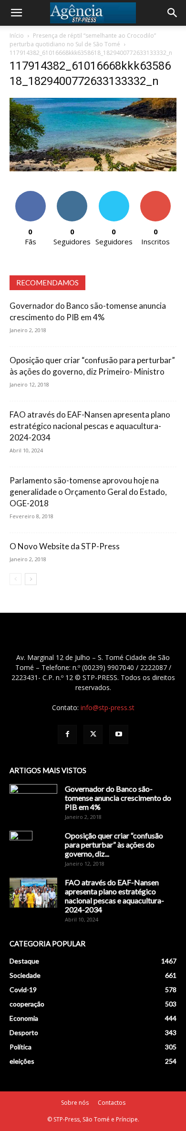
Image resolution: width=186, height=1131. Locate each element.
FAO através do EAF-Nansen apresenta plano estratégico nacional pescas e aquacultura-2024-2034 (90, 425)
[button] (16, 13)
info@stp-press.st (107, 707)
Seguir (72, 194)
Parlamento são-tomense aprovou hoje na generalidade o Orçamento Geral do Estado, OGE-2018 (88, 491)
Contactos (111, 1103)
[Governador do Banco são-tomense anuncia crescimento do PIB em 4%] (33, 800)
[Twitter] (93, 734)
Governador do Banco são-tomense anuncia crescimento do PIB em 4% (118, 797)
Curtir (30, 194)
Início (17, 35)
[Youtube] (118, 734)
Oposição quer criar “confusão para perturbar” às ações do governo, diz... (114, 844)
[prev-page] (15, 579)
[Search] (172, 13)
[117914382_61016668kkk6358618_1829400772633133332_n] (93, 169)
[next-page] (31, 579)
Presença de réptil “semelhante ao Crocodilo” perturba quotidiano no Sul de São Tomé (83, 39)
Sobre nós (75, 1103)
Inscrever (155, 194)
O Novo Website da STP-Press (65, 546)
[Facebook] (67, 734)
